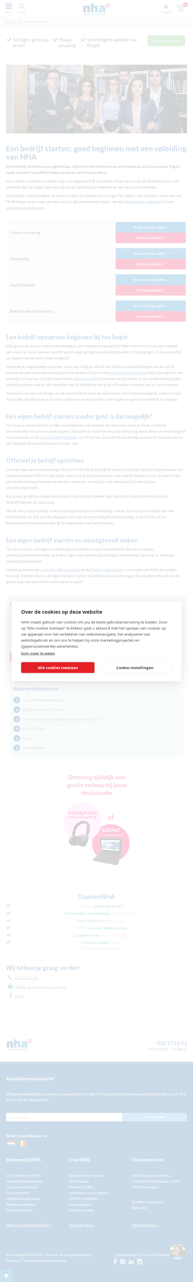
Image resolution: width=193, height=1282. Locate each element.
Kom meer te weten (38, 652)
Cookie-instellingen (135, 667)
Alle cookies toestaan (58, 667)
